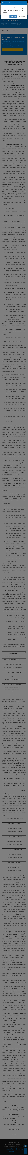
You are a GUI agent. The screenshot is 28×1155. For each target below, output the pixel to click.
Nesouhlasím (22, 16)
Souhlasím (13, 16)
